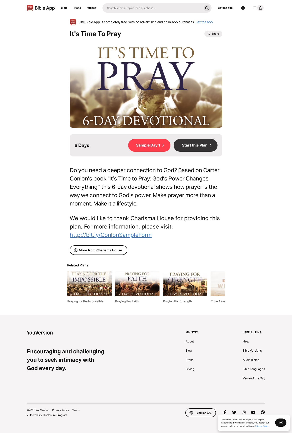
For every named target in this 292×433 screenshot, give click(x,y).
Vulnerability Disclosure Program (47, 415)
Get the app (225, 7)
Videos (91, 7)
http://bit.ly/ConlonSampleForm (111, 234)
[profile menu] (257, 8)
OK (281, 422)
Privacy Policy (60, 410)
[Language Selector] (243, 8)
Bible (64, 7)
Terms (76, 410)
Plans (77, 7)
